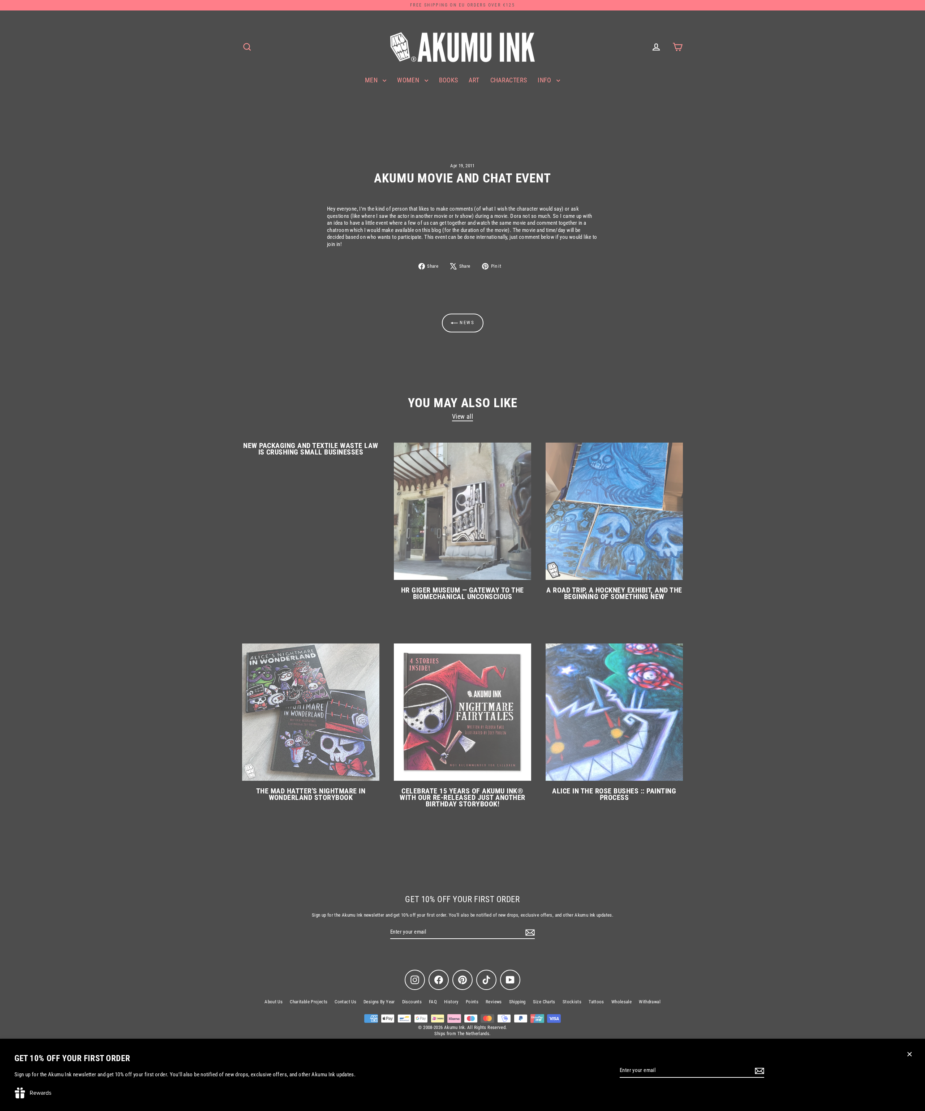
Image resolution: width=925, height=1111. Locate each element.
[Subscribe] (758, 1071)
